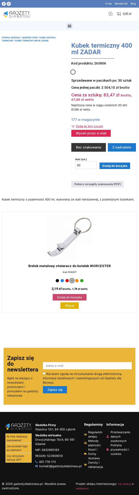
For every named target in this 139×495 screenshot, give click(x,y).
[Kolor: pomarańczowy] (77, 280)
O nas (108, 3)
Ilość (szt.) (81, 159)
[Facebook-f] (4, 4)
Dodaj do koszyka (114, 166)
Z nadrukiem (121, 147)
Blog (133, 3)
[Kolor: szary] (72, 280)
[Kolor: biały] (73, 72)
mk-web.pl (124, 484)
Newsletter (121, 3)
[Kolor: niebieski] (62, 280)
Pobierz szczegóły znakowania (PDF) (97, 184)
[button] (70, 26)
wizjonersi (82, 488)
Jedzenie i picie (29, 38)
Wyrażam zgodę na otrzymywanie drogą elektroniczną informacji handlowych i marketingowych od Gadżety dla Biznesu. (82, 378)
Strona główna (11, 38)
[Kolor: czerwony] (67, 280)
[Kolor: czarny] (57, 280)
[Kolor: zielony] (81, 280)
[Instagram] (9, 4)
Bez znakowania (88, 147)
